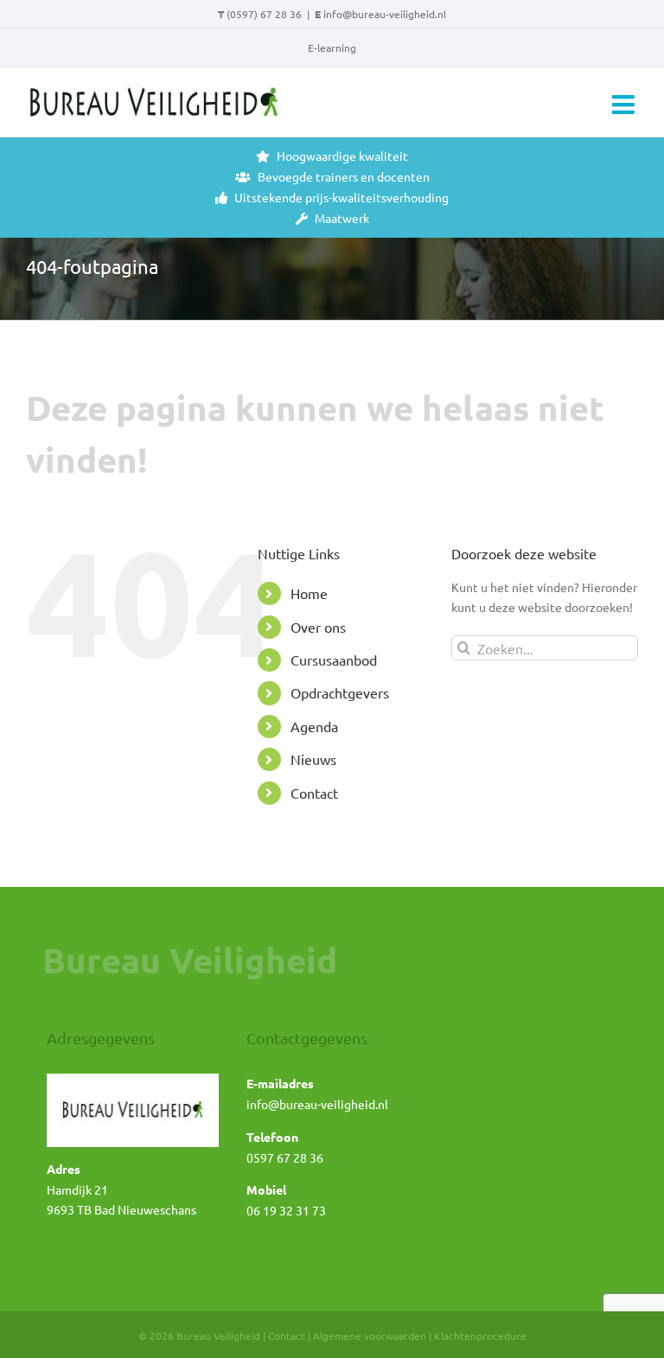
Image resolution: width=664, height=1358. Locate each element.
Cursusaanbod (333, 659)
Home (309, 593)
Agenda (314, 726)
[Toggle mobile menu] (625, 105)
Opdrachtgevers (339, 692)
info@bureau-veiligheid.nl (384, 14)
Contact (314, 792)
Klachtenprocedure (480, 1335)
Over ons (318, 626)
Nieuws (313, 759)
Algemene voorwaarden (369, 1335)
